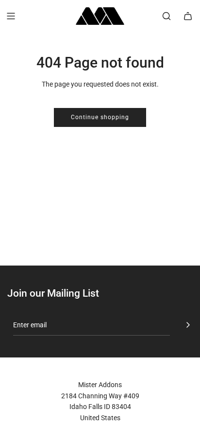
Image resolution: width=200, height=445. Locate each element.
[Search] (166, 16)
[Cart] (188, 16)
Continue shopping (100, 117)
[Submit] (188, 325)
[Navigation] (10, 16)
